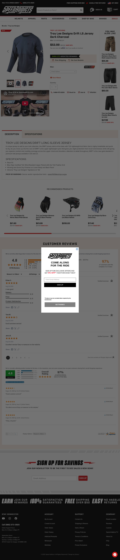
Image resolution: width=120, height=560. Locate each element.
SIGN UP (60, 285)
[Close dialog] (77, 249)
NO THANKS (60, 304)
